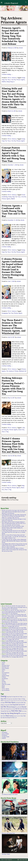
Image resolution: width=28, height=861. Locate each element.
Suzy (7, 716)
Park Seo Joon (7, 711)
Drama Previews (5, 668)
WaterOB (4, 738)
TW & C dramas (11, 77)
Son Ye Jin (3, 715)
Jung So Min (13, 700)
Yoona (22, 715)
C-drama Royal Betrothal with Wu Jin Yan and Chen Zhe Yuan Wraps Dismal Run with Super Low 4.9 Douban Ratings (14, 532)
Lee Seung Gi (12, 707)
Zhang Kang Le (10, 81)
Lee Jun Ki (22, 704)
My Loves (4, 683)
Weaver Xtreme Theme (23, 859)
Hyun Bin (3, 699)
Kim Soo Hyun (10, 702)
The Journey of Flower (12, 371)
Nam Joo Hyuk (12, 708)
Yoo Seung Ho (8, 717)
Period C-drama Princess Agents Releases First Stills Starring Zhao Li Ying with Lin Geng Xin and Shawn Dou (13, 445)
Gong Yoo (15, 696)
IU (7, 699)
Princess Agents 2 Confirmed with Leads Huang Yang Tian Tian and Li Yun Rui (13, 211)
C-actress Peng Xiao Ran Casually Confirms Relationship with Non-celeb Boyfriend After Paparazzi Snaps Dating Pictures (14, 541)
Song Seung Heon (23, 713)
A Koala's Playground (11, 3)
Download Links (5, 666)
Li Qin (23, 427)
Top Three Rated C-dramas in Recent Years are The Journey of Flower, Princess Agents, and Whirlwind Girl (13, 327)
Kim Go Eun (17, 700)
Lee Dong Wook (7, 704)
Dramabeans (4, 732)
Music (3, 680)
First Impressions (5, 672)
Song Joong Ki (15, 713)
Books (3, 664)
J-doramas (4, 674)
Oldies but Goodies (6, 684)
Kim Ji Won (22, 700)
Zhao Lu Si (14, 717)
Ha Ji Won (20, 696)
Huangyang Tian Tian (7, 313)
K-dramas (4, 677)
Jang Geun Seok (11, 698)
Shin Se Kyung (24, 711)
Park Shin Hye (16, 711)
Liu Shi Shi (19, 707)
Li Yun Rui (13, 79)
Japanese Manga (5, 675)
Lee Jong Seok (14, 704)
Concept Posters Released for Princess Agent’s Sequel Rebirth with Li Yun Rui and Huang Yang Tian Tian (14, 154)
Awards (3, 662)
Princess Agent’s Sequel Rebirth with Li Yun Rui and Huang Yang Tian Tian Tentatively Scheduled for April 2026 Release (13, 36)
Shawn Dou (21, 429)
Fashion (3, 669)
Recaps (3, 685)
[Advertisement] (11, 578)
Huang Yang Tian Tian (14, 196)
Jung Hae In (8, 700)
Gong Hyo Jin (9, 696)
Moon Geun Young (5, 708)
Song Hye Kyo (5, 713)
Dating (3, 696)
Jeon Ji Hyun (18, 698)
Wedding (11, 715)
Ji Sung (5, 700)
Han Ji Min (24, 696)
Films (3, 671)
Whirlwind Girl (22, 371)
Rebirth (4, 81)
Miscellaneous (5, 678)
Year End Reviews (5, 690)
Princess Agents (20, 79)
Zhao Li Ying (5, 431)
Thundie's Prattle (5, 736)
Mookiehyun (4, 735)
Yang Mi (15, 715)
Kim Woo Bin (18, 702)
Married (24, 707)
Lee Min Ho (5, 707)
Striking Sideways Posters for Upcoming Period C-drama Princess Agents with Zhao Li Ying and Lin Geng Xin (13, 386)
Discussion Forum (5, 665)
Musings (4, 681)
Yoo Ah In (18, 715)
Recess (3, 687)
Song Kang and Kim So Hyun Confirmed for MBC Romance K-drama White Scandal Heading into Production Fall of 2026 (13, 528)
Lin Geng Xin (5, 429)
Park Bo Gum (18, 708)
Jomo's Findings (5, 733)
